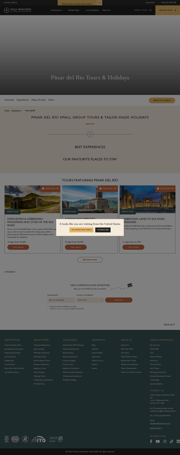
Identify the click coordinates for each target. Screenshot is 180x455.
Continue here (103, 230)
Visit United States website (81, 230)
